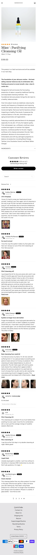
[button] (21, 498)
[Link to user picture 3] (25, 384)
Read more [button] (4, 294)
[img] (5, 189)
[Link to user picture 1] (5, 224)
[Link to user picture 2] (15, 337)
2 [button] (16, 498)
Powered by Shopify (18, 552)
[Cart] (35, 3)
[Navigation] (2, 3)
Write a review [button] (18, 168)
